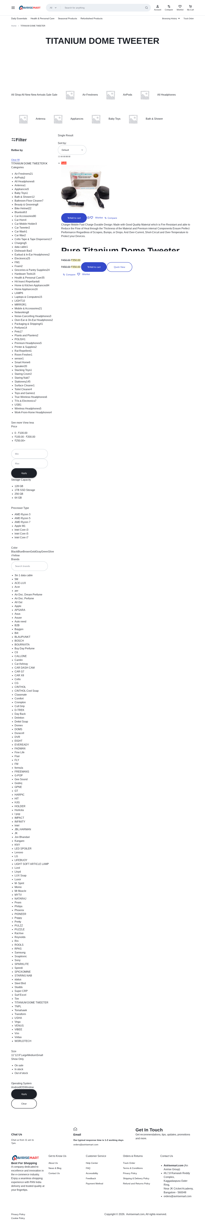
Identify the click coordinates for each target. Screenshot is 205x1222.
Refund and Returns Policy (136, 1183)
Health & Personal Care (42, 18)
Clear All (15, 159)
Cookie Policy (18, 1218)
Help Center (92, 1163)
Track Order (189, 18)
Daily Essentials (19, 18)
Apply (24, 473)
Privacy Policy (130, 1173)
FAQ (88, 1168)
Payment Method (94, 1183)
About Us (53, 1163)
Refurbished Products (91, 18)
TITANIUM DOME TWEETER (28, 163)
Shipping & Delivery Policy (136, 1178)
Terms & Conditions (133, 1168)
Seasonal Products (67, 18)
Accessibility (92, 1173)
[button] (74, 218)
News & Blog (55, 1168)
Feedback (91, 1178)
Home (13, 26)
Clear (24, 1103)
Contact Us (54, 1173)
